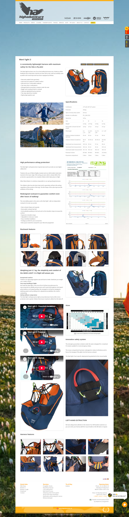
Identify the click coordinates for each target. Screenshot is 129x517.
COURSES (38, 22)
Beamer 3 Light (24, 489)
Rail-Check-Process (48, 491)
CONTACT (127, 36)
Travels (55, 22)
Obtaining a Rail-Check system (51, 493)
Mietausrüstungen (48, 498)
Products (27, 22)
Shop (66, 22)
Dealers (68, 486)
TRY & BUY (127, 44)
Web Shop (23, 486)
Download (23, 491)
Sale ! (93, 22)
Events (33, 22)
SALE (127, 30)
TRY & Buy (72, 22)
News (20, 22)
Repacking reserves (48, 488)
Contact (86, 22)
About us (79, 22)
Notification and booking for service (52, 496)
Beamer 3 (22, 488)
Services (61, 22)
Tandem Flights (47, 22)
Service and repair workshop (50, 494)
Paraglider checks (47, 486)
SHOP (127, 38)
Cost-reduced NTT (48, 489)
